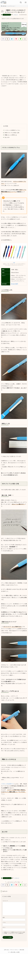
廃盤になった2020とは (11, 135)
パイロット (16, 14)
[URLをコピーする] (25, 39)
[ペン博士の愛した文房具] (4, 2)
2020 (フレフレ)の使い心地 (12, 132)
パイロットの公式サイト (7, 783)
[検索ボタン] (20, 2)
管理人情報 (22, 949)
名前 (3, 917)
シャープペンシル (6, 14)
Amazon (13, 284)
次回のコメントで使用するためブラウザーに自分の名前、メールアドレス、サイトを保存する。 (14, 933)
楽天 (17, 284)
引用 (14, 262)
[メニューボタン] (25, 2)
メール (4, 922)
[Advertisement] (14, 56)
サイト (4, 927)
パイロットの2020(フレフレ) (12, 130)
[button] (3, 39)
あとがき (7, 137)
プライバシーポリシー (14, 949)
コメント (5, 900)
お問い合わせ (6, 949)
